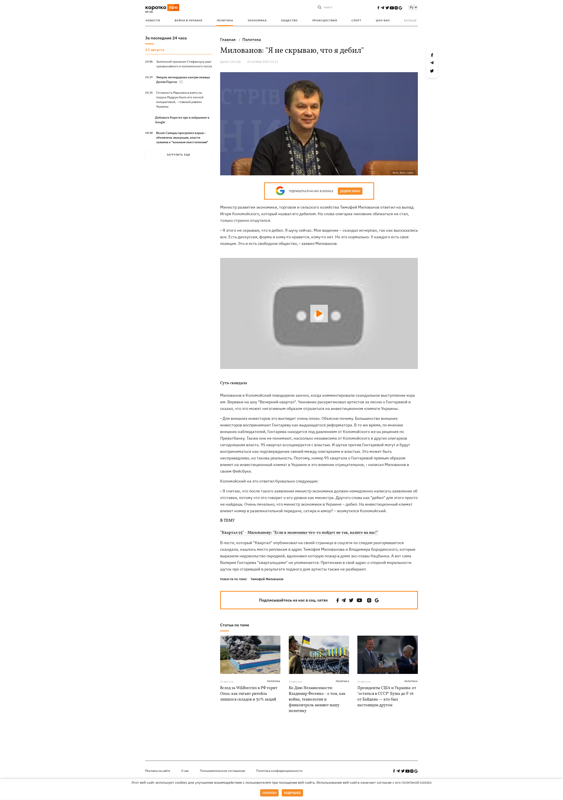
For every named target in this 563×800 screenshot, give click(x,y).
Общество (289, 20)
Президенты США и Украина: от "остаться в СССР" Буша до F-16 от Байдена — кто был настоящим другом (386, 696)
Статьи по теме (234, 625)
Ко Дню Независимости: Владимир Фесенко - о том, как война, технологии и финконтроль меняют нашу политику (317, 699)
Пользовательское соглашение (222, 771)
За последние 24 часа (166, 37)
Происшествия (324, 20)
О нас (185, 771)
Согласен (269, 793)
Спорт (356, 20)
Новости (153, 20)
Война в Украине (189, 20)
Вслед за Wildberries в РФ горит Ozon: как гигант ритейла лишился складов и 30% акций (248, 693)
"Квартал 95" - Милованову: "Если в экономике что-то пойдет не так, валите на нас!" (299, 533)
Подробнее (292, 793)
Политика (225, 20)
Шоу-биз (383, 20)
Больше (410, 20)
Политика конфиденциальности (279, 771)
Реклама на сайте (157, 771)
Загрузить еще (178, 154)
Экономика (257, 20)
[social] (378, 7)
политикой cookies (417, 782)
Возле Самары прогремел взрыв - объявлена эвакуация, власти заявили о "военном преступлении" (182, 137)
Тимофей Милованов (266, 579)
